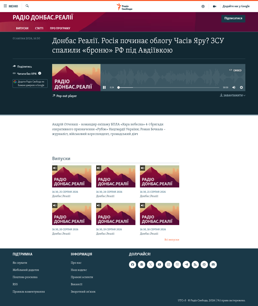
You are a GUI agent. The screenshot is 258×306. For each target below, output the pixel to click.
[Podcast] (204, 264)
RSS (15, 284)
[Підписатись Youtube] (159, 264)
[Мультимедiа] (214, 6)
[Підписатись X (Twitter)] (150, 264)
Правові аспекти (82, 277)
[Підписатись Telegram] (186, 264)
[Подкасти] (203, 6)
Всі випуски (172, 239)
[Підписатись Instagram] (168, 264)
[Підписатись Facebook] (132, 264)
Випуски (22, 28)
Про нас (76, 262)
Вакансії (76, 284)
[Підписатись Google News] (141, 264)
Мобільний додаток (26, 270)
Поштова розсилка (25, 277)
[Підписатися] (213, 264)
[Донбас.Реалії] (71, 176)
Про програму (60, 28)
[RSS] (195, 264)
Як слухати (20, 262)
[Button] (22, 67)
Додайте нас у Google (236, 6)
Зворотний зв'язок (83, 291)
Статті (39, 28)
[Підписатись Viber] (177, 264)
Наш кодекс (79, 270)
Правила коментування (29, 291)
